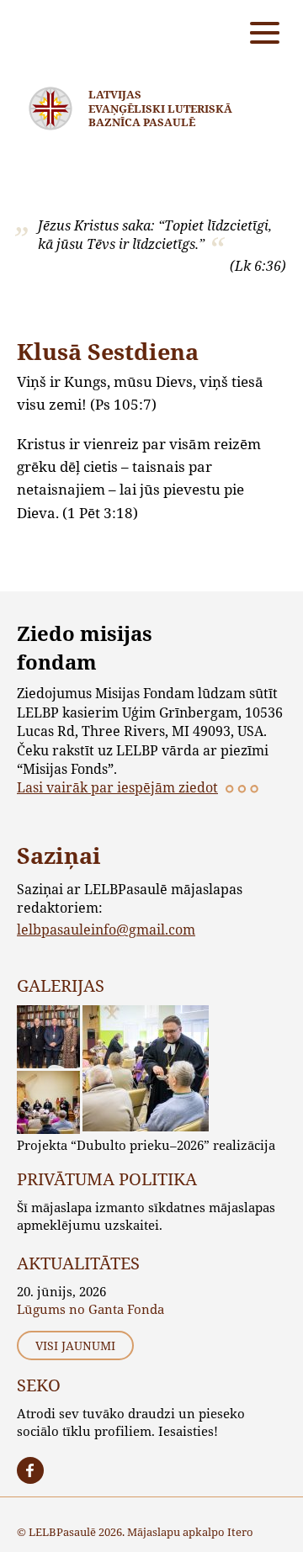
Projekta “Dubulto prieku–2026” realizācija (146, 1144)
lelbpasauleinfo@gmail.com (106, 929)
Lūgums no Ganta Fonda (90, 1308)
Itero (240, 1531)
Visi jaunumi (75, 1345)
